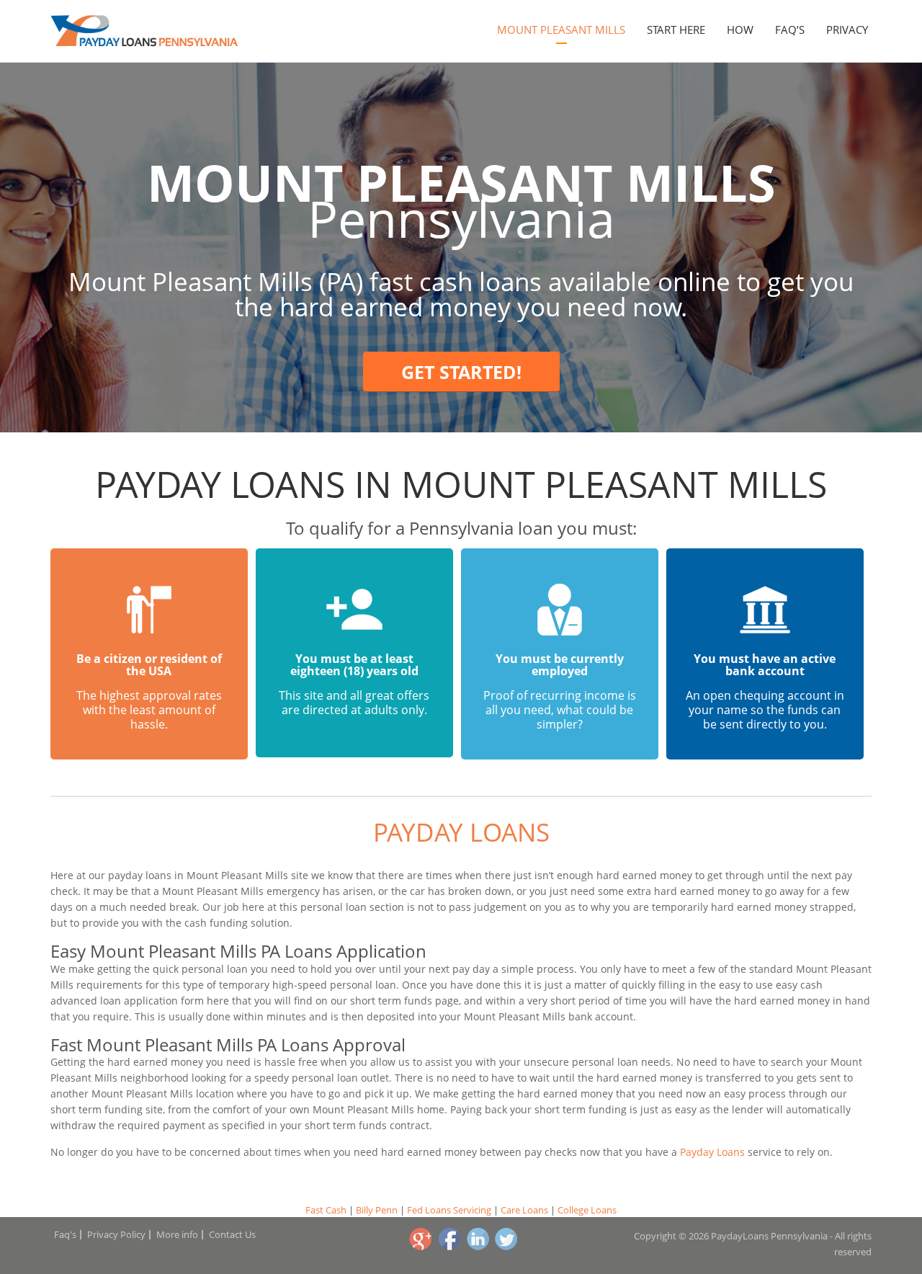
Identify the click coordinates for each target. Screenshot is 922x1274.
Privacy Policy (116, 1234)
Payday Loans (461, 832)
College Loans (587, 1209)
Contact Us (232, 1234)
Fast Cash (325, 1209)
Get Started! (461, 372)
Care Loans (524, 1209)
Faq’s (790, 29)
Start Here (676, 29)
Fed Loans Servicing (449, 1209)
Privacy (847, 29)
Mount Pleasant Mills (561, 29)
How (740, 29)
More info (177, 1234)
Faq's (65, 1234)
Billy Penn (377, 1209)
